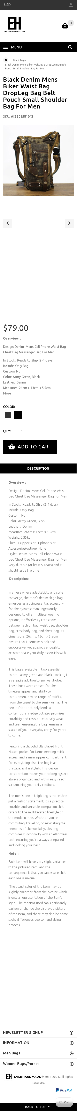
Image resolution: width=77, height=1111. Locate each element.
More (7, 393)
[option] (38, 160)
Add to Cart (34, 446)
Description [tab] (38, 468)
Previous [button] (7, 223)
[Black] (18, 415)
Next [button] (69, 223)
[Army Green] (8, 415)
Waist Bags (19, 60)
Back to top (36, 1107)
